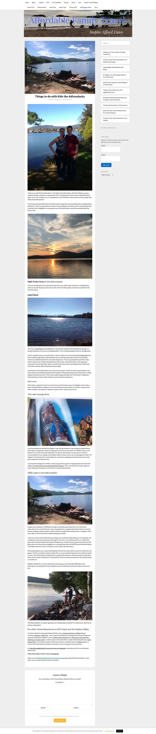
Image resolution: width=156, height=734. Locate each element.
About (34, 2)
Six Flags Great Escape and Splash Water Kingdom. (48, 466)
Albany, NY (81, 642)
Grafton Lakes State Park (61, 637)
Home (27, 2)
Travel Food (30, 7)
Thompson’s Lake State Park (80, 637)
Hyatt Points (84, 355)
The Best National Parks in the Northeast (115, 105)
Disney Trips (73, 7)
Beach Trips (62, 7)
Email (76, 708)
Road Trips (52, 7)
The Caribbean (56, 2)
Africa (73, 2)
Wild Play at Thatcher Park (36, 640)
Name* (103, 146)
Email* (103, 155)
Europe (66, 2)
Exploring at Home (85, 7)
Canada (41, 2)
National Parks (41, 7)
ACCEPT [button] (119, 731)
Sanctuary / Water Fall (41, 635)
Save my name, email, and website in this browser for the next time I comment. (60, 716)
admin (70, 99)
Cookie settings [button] (109, 731)
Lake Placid (33, 294)
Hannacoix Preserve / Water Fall (73, 633)
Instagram (55, 654)
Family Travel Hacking (90, 2)
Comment (59, 682)
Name (43, 708)
